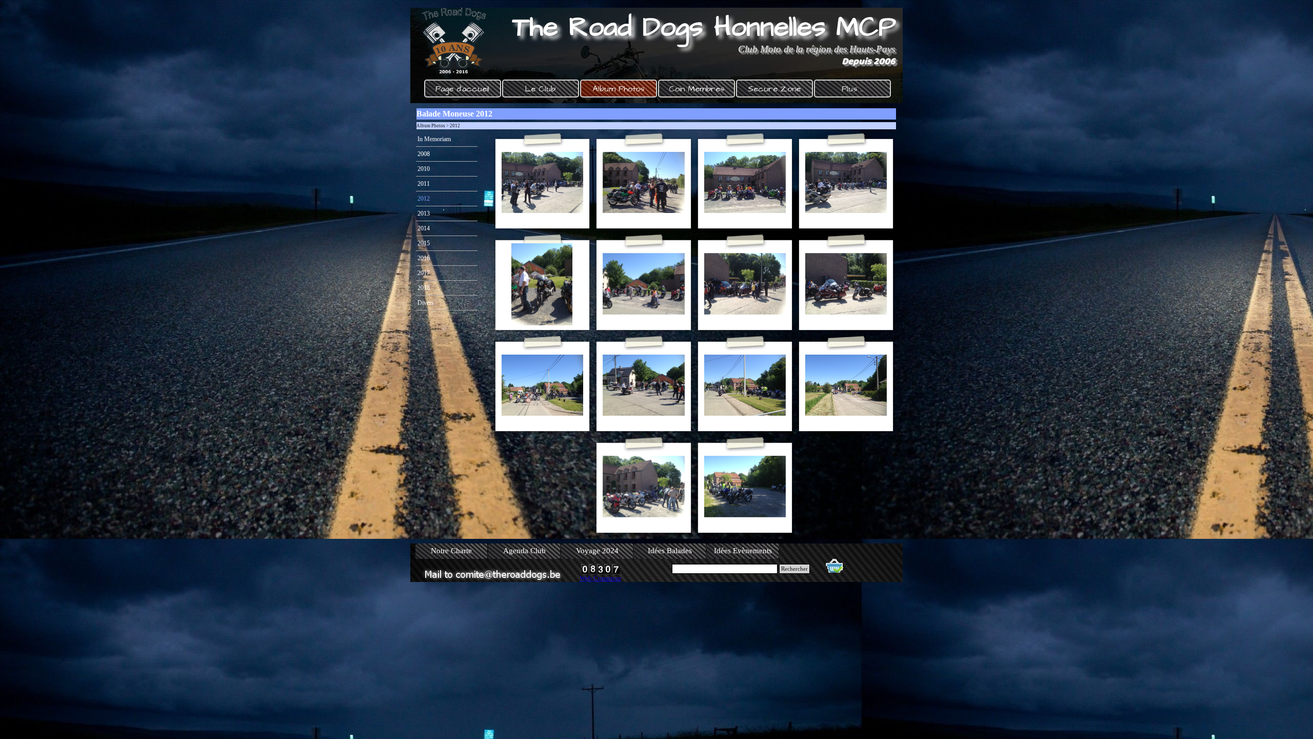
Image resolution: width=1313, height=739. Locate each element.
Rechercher (794, 569)
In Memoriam (434, 139)
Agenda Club (524, 551)
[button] (542, 183)
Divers (425, 302)
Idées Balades (670, 551)
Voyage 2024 (597, 551)
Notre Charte (451, 551)
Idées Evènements (743, 551)
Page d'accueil (462, 88)
